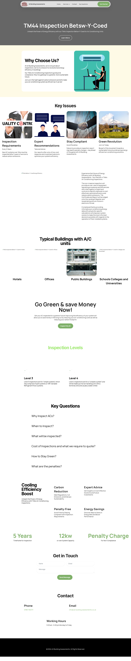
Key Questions (83, 4)
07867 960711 (28, 610)
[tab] (65, 416)
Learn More (65, 38)
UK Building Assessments (37, 4)
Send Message (64, 577)
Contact (74, 4)
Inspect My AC (65, 326)
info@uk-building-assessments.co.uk (82, 610)
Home (58, 4)
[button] (65, 416)
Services (65, 4)
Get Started (104, 4)
